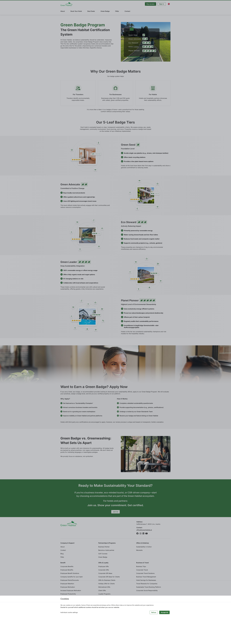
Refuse (153, 612)
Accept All (164, 612)
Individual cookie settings (69, 612)
